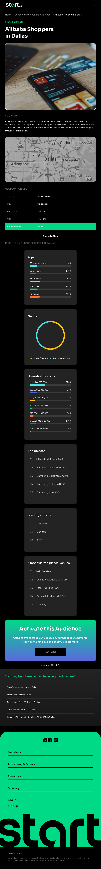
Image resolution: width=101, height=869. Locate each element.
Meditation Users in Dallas (19, 695)
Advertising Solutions (21, 764)
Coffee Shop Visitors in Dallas (21, 710)
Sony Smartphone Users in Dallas (22, 687)
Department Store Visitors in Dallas (23, 702)
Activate (51, 651)
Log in (12, 800)
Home (8, 14)
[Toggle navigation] (93, 5)
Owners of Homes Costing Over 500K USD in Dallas (31, 717)
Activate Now (50, 236)
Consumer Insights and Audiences (33, 14)
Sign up (13, 806)
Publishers (14, 752)
